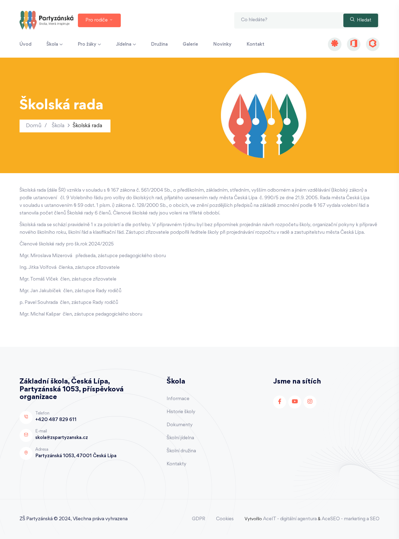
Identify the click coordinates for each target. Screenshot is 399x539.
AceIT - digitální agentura (290, 519)
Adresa (41, 449)
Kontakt (255, 44)
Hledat (363, 20)
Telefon (42, 413)
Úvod (25, 44)
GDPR (198, 519)
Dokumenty (180, 425)
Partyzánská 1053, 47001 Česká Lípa (75, 456)
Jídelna (123, 44)
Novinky (222, 44)
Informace (178, 399)
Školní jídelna (180, 438)
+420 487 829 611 (56, 420)
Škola (52, 44)
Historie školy (181, 412)
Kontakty (176, 464)
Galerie (190, 44)
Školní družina (181, 451)
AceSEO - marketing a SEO (350, 519)
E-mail (41, 431)
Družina (159, 44)
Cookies (225, 519)
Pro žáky (87, 44)
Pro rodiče (97, 20)
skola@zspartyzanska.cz (61, 438)
